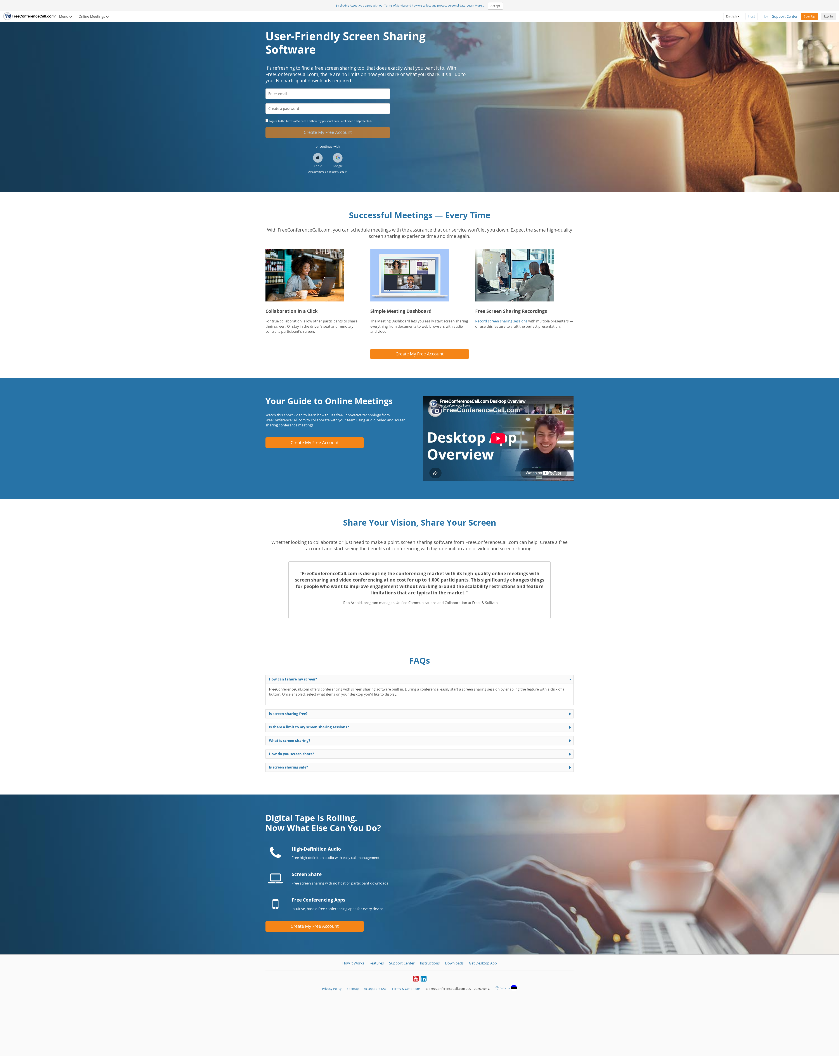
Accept (495, 6)
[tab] (419, 679)
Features (376, 963)
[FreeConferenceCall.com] (29, 16)
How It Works (353, 963)
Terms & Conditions (406, 989)
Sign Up (809, 16)
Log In (828, 16)
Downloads (454, 963)
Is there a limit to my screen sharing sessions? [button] (309, 727)
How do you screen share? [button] (291, 753)
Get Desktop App (483, 963)
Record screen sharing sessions (501, 321)
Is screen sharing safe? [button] (288, 767)
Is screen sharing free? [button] (288, 713)
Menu (64, 16)
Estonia (504, 988)
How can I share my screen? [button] (293, 679)
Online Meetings (92, 16)
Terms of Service (395, 5)
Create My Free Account (328, 132)
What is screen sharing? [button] (289, 740)
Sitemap (353, 989)
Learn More (474, 5)
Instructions (430, 963)
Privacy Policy (331, 989)
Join (766, 16)
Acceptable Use (375, 989)
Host (751, 16)
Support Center (785, 16)
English (732, 16)
